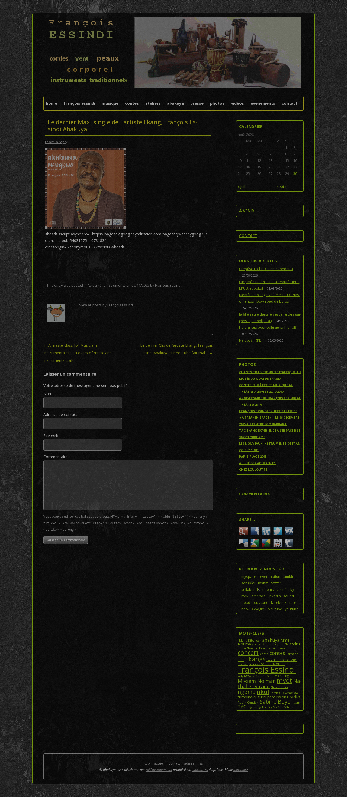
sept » (282, 186)
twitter (276, 582)
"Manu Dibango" (249, 640)
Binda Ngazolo (248, 648)
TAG (242, 707)
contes (277, 653)
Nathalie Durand (269, 684)
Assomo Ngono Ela (275, 644)
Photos (217, 103)
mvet (284, 680)
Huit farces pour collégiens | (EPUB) (268, 327)
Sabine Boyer (276, 701)
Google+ (259, 608)
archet (257, 644)
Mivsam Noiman (257, 681)
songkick (248, 582)
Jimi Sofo (267, 676)
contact (289, 103)
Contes (132, 103)
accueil (159, 763)
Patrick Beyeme (281, 693)
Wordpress (200, 770)
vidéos (237, 103)
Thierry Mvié (270, 707)
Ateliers (152, 103)
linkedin (274, 595)
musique (110, 103)
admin (189, 763)
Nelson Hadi (279, 687)
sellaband (249, 589)
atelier (295, 644)
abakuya (270, 640)
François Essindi (79, 103)
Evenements (262, 103)
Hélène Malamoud (159, 770)
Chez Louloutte (253, 469)
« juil (241, 186)
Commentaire (55, 456)
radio (294, 697)
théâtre (286, 707)
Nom (47, 393)
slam (297, 702)
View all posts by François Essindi (108, 305)
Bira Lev (265, 648)
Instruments (116, 285)
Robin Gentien (248, 702)
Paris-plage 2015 (252, 456)
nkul (263, 692)
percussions (277, 697)
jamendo (258, 595)
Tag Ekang (254, 707)
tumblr (288, 576)
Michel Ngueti (284, 676)
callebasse (279, 648)
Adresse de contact (60, 414)
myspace (248, 576)
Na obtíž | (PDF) (251, 340)
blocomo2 (240, 770)
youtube (275, 608)
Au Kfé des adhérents (257, 463)
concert (248, 652)
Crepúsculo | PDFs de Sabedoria (266, 268)
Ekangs (255, 659)
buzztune (260, 602)
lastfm (263, 582)
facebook (279, 602)
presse (197, 103)
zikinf (281, 589)
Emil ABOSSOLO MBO (281, 660)
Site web (50, 435)
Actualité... (96, 285)
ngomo (247, 692)
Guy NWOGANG (249, 676)
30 (295, 173)
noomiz (268, 589)
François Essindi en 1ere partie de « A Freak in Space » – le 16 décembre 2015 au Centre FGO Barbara (269, 417)
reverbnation (269, 576)
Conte (264, 654)
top (147, 763)
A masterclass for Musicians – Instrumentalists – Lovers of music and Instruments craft (77, 353)
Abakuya (175, 103)
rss (200, 763)
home (51, 103)
